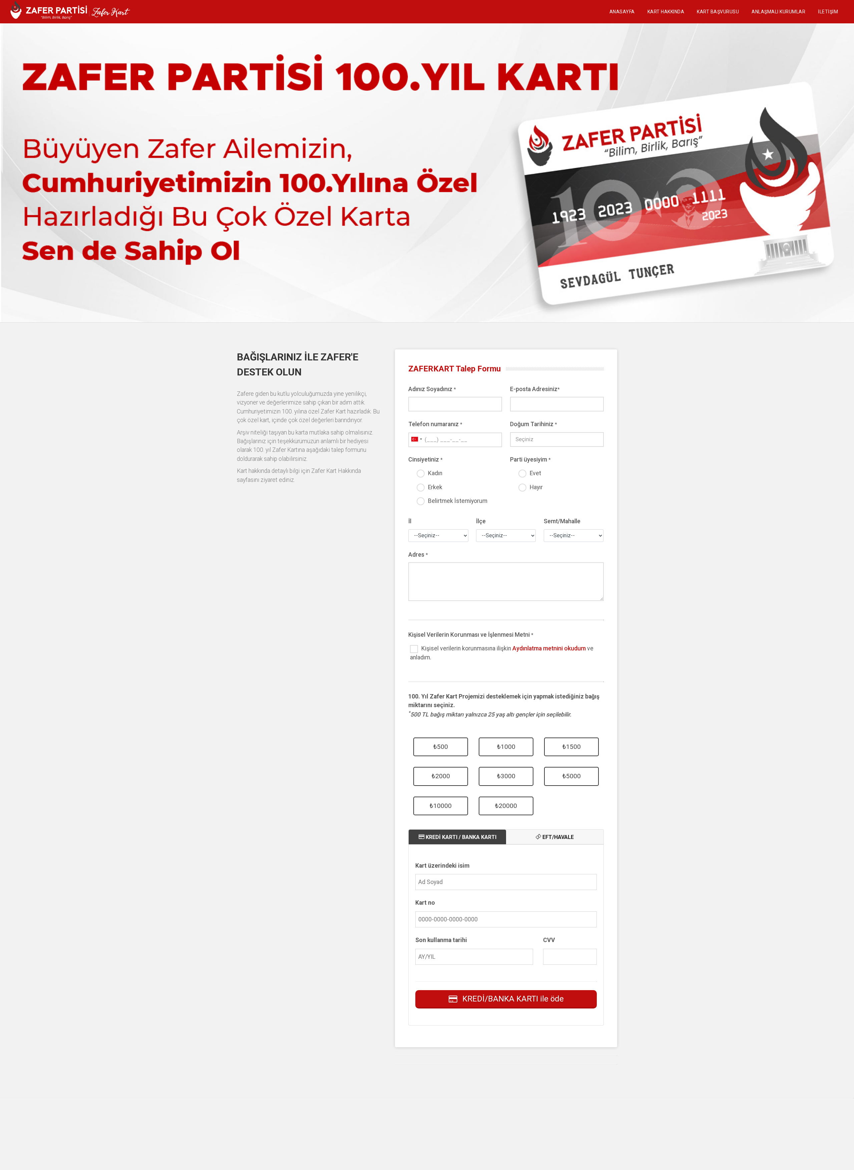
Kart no (425, 902)
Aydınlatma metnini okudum (549, 648)
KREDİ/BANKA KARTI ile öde (513, 998)
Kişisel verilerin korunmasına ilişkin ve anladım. (501, 652)
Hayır (536, 487)
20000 (506, 806)
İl (409, 521)
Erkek (435, 487)
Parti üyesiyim (530, 459)
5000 (571, 776)
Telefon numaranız (435, 424)
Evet (535, 473)
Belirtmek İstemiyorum (457, 501)
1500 (571, 747)
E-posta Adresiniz (535, 389)
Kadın (435, 473)
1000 (506, 747)
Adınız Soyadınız (432, 389)
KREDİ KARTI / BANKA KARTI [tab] (460, 837)
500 (440, 747)
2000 (441, 776)
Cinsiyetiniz (425, 459)
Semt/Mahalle (562, 521)
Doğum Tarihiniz (533, 424)
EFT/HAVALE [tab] (557, 837)
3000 (506, 776)
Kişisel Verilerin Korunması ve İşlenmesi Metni (470, 634)
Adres (418, 554)
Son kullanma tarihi (441, 940)
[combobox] (416, 439)
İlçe (481, 521)
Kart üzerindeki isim (442, 865)
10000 (441, 806)
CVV (549, 940)
